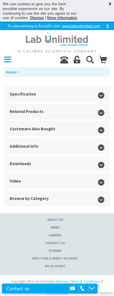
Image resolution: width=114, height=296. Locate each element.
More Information (62, 17)
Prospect (63, 293)
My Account (55, 266)
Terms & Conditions (85, 281)
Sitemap (55, 251)
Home (11, 72)
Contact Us (55, 243)
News (55, 227)
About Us (55, 220)
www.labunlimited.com (81, 26)
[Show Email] (72, 288)
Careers (55, 235)
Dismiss (37, 17)
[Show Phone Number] (82, 288)
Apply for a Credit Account (55, 258)
